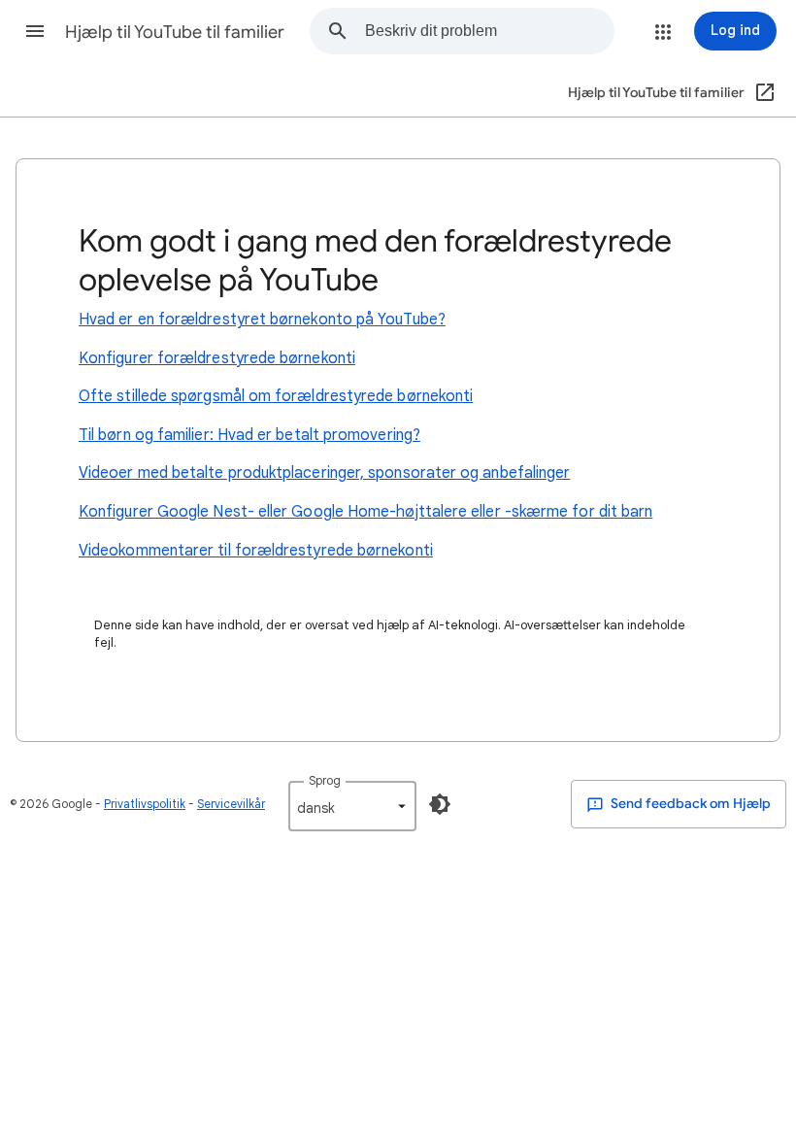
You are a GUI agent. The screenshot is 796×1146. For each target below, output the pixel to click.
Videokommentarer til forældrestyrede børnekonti (256, 550)
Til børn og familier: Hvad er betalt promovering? (249, 435)
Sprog (325, 780)
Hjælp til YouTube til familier (174, 32)
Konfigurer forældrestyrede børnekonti (217, 358)
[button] (35, 31)
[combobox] (489, 31)
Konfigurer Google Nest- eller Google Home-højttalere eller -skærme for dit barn (365, 512)
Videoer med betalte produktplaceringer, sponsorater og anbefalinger (324, 473)
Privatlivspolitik (144, 803)
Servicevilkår (231, 803)
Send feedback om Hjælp (689, 803)
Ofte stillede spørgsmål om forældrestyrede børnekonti (276, 396)
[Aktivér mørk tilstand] (439, 804)
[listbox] (352, 806)
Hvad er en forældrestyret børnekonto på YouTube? (262, 319)
